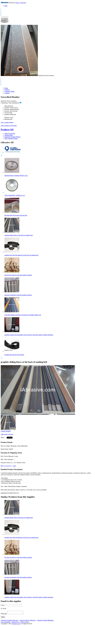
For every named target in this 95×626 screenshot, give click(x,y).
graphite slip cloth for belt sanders (14, 354)
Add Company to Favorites (9, 125)
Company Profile (9, 91)
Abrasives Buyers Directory (27, 620)
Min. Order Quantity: (7, 459)
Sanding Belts (8, 135)
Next (14, 466)
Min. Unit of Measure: (7, 456)
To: (2, 608)
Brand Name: (5, 449)
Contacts (7, 93)
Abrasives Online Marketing (45, 620)
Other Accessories (9, 133)
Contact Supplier (6, 431)
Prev (2, 466)
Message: (4, 613)
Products (7, 90)
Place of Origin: (5, 446)
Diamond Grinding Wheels (12, 137)
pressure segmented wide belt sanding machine (18, 295)
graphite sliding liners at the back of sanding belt (18, 235)
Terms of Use (15, 622)
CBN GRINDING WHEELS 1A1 (14, 195)
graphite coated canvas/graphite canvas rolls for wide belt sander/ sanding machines (28, 335)
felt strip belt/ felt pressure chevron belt (15, 215)
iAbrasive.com (16, 623)
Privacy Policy (25, 622)
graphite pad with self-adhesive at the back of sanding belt (21, 255)
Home (6, 88)
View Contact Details (7, 122)
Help (5, 6)
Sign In (17, 2)
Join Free (23, 2)
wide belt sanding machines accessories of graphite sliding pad (22, 315)
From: (2, 605)
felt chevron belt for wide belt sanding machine (18, 275)
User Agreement (5, 622)
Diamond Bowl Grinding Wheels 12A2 (16, 175)
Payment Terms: (5, 462)
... (12, 466)
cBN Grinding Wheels (11, 138)
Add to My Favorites (7, 434)
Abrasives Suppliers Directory (9, 620)
